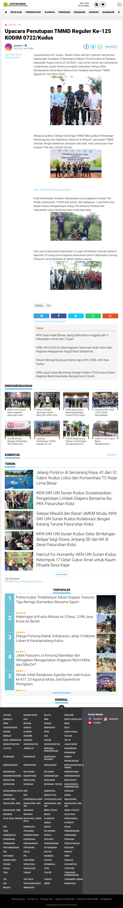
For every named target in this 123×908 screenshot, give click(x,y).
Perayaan (69, 839)
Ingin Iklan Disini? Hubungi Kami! (52, 189)
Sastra (48, 860)
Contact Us (32, 899)
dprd (46, 731)
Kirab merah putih (13, 791)
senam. (7, 864)
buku (67, 723)
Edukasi (7, 736)
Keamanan (69, 752)
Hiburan (28, 740)
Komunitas (49, 791)
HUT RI (67, 740)
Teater (47, 872)
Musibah (7, 814)
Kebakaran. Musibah (50, 757)
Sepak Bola (29, 864)
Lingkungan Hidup (33, 799)
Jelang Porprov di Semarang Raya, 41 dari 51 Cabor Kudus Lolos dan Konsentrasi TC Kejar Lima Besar (76, 478)
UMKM (47, 883)
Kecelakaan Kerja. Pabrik (74, 766)
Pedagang (29, 831)
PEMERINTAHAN (33, 12)
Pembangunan (71, 831)
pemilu (47, 835)
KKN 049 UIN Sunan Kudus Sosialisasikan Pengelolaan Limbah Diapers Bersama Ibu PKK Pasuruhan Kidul (74, 498)
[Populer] (103, 4)
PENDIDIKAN (64, 12)
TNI (19, 25)
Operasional (71, 818)
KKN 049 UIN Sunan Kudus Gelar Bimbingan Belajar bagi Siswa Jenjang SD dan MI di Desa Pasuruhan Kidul (75, 539)
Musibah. (28, 814)
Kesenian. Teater (53, 784)
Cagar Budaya (10, 727)
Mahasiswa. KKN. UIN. (53, 804)
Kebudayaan (30, 765)
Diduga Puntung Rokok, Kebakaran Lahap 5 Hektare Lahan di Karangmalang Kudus (55, 638)
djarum (28, 731)
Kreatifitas (50, 795)
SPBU (46, 868)
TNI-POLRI (28, 879)
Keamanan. (9, 756)
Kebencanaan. (10, 765)
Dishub (6, 731)
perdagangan (31, 843)
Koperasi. (8, 795)
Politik (48, 851)
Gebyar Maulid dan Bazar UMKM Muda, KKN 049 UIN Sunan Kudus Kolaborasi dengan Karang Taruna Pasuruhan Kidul (76, 519)
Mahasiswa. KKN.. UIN (73, 804)
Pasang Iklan (46, 899)
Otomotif (69, 822)
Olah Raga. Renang (13, 818)
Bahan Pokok (30, 715)
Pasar (67, 826)
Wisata (6, 887)
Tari (5, 872)
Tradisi (48, 879)
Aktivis (7, 715)
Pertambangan (11, 847)
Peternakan (50, 847)
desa (66, 727)
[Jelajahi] (119, 4)
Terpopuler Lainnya (61, 693)
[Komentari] (110, 315)
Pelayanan (49, 831)
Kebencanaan (71, 760)
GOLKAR (68, 736)
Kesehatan (8, 784)
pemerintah (9, 835)
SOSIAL (39, 581)
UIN (5, 883)
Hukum (47, 740)
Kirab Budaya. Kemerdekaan (71, 785)
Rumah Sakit (9, 860)
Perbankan (9, 843)
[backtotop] (61, 708)
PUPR (67, 856)
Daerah (27, 727)
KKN (26, 791)
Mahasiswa (70, 799)
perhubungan (51, 843)
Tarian (27, 872)
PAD (5, 826)
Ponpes (68, 851)
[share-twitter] (93, 46)
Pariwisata (29, 826)
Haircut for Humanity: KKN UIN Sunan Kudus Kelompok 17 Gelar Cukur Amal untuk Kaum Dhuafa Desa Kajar (76, 560)
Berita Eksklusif (73, 719)
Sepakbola (49, 864)
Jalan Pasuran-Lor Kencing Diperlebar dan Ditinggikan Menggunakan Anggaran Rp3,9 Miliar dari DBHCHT (53, 660)
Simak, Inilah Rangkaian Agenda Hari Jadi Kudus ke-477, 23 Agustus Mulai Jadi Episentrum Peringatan (53, 679)
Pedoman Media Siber (87, 899)
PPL (25, 856)
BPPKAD (27, 723)
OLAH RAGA (69, 814)
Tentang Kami (18, 899)
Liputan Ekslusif (53, 799)
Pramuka (48, 856)
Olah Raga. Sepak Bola (32, 819)
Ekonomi (28, 736)
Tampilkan (111, 455)
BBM (46, 719)
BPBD (5, 723)
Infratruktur (31, 744)
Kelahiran (29, 771)
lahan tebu (9, 799)
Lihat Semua (61, 575)
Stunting (69, 868)
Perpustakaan (72, 843)
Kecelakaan (50, 765)
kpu (25, 795)
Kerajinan (49, 780)
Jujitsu (7, 748)
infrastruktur (11, 744)
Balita (47, 715)
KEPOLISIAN (16, 12)
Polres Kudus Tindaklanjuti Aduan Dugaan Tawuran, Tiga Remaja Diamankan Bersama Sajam (55, 599)
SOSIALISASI (30, 868)
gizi (46, 736)
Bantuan (69, 715)
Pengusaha (29, 839)
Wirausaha (70, 883)
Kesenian (94, 12)
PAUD (5, 831)
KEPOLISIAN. (30, 780)
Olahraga (50, 12)
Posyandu (8, 856)
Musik (47, 814)
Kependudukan (72, 776)
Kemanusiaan (71, 771)
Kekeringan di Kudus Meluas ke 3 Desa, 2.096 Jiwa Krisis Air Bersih (54, 619)
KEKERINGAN (9, 771)
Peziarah (69, 847)
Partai (47, 826)
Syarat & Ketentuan (65, 899)
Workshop (29, 887)
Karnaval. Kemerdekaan (51, 749)
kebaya (68, 756)
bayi (26, 719)
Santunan (29, 860)
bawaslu (7, 719)
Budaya (47, 723)
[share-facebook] (86, 46)
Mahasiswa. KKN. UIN (32, 804)
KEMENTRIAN (30, 776)
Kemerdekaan (51, 776)
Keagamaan (108, 12)
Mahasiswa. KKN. (12, 803)
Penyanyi (49, 839)
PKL (5, 851)
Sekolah (68, 860)
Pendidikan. (9, 839)
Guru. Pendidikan (12, 740)
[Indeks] (96, 4)
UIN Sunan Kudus (32, 883)
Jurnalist (29, 748)
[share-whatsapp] (99, 46)
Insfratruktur (52, 744)
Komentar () (111, 46)
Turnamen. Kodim (73, 879)
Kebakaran (79, 12)
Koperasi (69, 791)
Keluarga (49, 771)
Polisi (27, 851)
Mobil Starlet (71, 810)
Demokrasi (49, 727)
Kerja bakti (70, 780)
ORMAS (12, 25)
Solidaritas (70, 864)
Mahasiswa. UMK (11, 810)
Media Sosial (50, 810)
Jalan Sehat (70, 744)
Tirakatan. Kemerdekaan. (71, 873)
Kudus (67, 795)
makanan (28, 810)
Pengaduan (106, 899)
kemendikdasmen (12, 776)
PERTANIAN (29, 847)
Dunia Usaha (70, 731)
